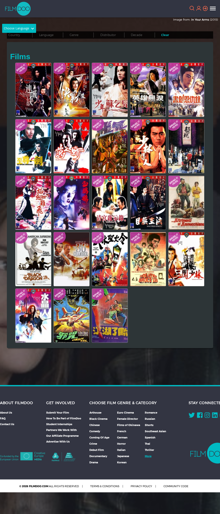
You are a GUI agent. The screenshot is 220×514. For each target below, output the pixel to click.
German (122, 437)
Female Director (127, 418)
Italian (121, 450)
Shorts (149, 425)
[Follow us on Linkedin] (214, 416)
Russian (150, 418)
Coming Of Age (99, 437)
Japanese (123, 456)
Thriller (149, 450)
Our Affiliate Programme (62, 435)
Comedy (94, 431)
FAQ (3, 418)
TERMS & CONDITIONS (104, 486)
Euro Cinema (125, 412)
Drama (93, 462)
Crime (93, 443)
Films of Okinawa (128, 425)
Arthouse (95, 412)
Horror (121, 443)
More (148, 456)
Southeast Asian (155, 431)
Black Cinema (98, 418)
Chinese (94, 425)
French (121, 431)
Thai (147, 443)
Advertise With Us (58, 441)
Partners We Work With (61, 430)
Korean (122, 462)
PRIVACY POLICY (141, 486)
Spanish (150, 437)
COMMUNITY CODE (175, 486)
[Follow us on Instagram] (207, 416)
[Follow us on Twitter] (192, 416)
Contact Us (7, 424)
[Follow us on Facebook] (199, 416)
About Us (6, 412)
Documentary (98, 456)
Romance (151, 412)
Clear (165, 35)
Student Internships (59, 424)
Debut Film (96, 450)
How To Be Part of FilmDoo (63, 418)
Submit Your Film (57, 412)
